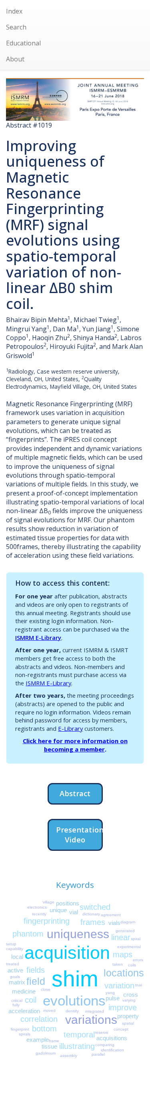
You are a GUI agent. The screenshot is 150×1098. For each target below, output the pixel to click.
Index (14, 11)
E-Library (70, 728)
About (15, 59)
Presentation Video (79, 834)
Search (16, 27)
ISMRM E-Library (38, 637)
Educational (23, 43)
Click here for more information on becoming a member (75, 745)
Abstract (75, 793)
